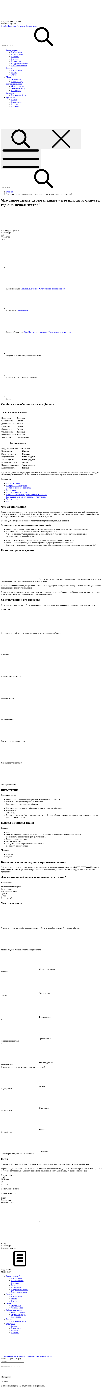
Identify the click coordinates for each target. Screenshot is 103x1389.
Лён (25, 332)
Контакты (21, 26)
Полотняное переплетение (60, 332)
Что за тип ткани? (13, 483)
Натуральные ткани (29, 289)
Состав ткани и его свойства (18, 488)
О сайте (4, 26)
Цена (8, 501)
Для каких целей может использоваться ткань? (26, 497)
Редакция (12, 26)
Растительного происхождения (52, 289)
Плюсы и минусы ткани (16, 492)
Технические (22, 310)
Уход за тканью (12, 499)
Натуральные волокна (37, 332)
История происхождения (16, 485)
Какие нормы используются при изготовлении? (26, 495)
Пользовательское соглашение (39, 1356)
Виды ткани (11, 490)
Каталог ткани (32, 26)
